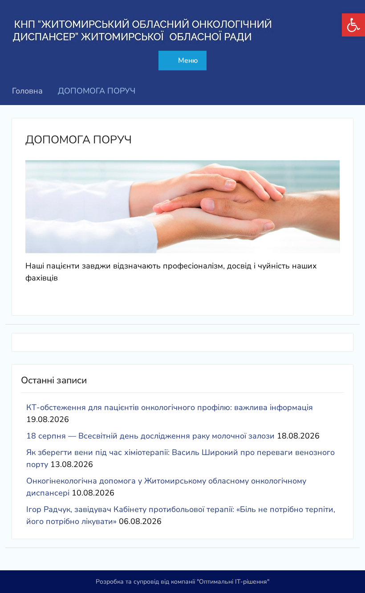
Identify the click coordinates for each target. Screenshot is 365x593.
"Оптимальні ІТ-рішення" (233, 581)
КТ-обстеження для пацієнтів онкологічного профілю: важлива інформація (169, 407)
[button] (353, 25)
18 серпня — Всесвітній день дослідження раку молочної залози (150, 436)
